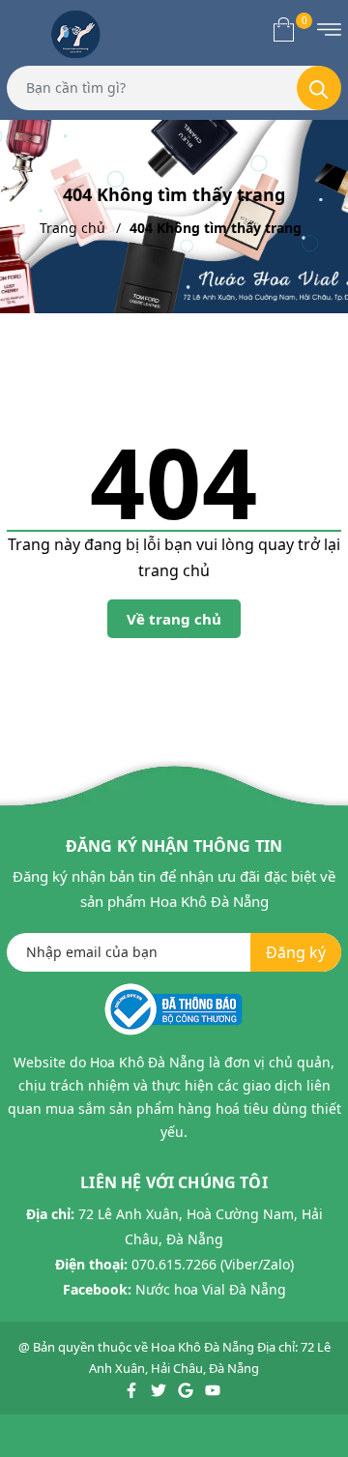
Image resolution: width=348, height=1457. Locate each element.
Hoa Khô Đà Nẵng (202, 1346)
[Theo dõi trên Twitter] (160, 1389)
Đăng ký (296, 952)
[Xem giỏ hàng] (284, 29)
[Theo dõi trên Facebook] (133, 1389)
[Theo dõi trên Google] (187, 1389)
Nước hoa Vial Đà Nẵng (210, 1289)
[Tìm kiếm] (319, 88)
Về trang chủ (174, 618)
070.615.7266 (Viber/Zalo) (212, 1264)
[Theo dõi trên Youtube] (212, 1389)
